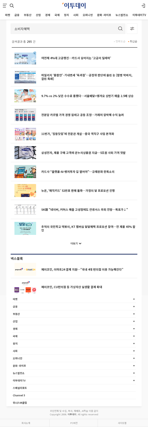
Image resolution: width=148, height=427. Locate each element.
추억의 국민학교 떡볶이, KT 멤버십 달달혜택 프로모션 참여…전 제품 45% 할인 (88, 228)
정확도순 (121, 41)
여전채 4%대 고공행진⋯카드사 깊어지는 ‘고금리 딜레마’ (76, 58)
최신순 (133, 41)
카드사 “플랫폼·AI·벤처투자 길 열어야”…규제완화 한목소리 (77, 171)
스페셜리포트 (20, 388)
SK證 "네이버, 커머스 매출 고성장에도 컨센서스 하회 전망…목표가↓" (84, 209)
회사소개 (25, 423)
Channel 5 (19, 395)
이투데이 (72, 414)
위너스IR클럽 (20, 402)
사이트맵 (122, 423)
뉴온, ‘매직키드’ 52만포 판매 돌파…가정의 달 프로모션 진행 (78, 190)
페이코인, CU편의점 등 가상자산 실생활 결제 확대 (71, 287)
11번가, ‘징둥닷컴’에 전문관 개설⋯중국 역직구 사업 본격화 (77, 134)
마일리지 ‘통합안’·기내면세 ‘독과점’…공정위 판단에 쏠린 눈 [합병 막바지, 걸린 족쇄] (86, 77)
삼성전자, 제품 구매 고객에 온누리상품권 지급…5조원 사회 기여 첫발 (83, 152)
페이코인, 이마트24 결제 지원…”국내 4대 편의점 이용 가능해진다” (82, 269)
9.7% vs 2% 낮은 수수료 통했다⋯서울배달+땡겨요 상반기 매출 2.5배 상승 (87, 96)
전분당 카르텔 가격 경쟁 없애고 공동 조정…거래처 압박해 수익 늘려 (82, 115)
